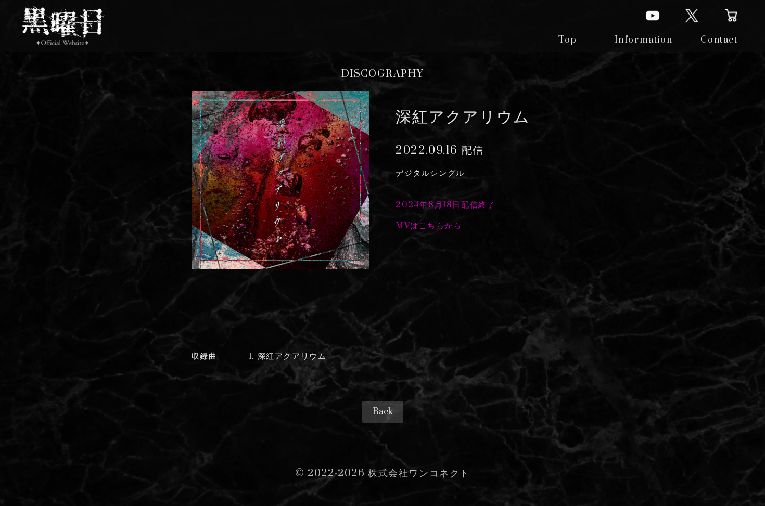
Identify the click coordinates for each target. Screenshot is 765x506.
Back (383, 412)
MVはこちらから (429, 225)
